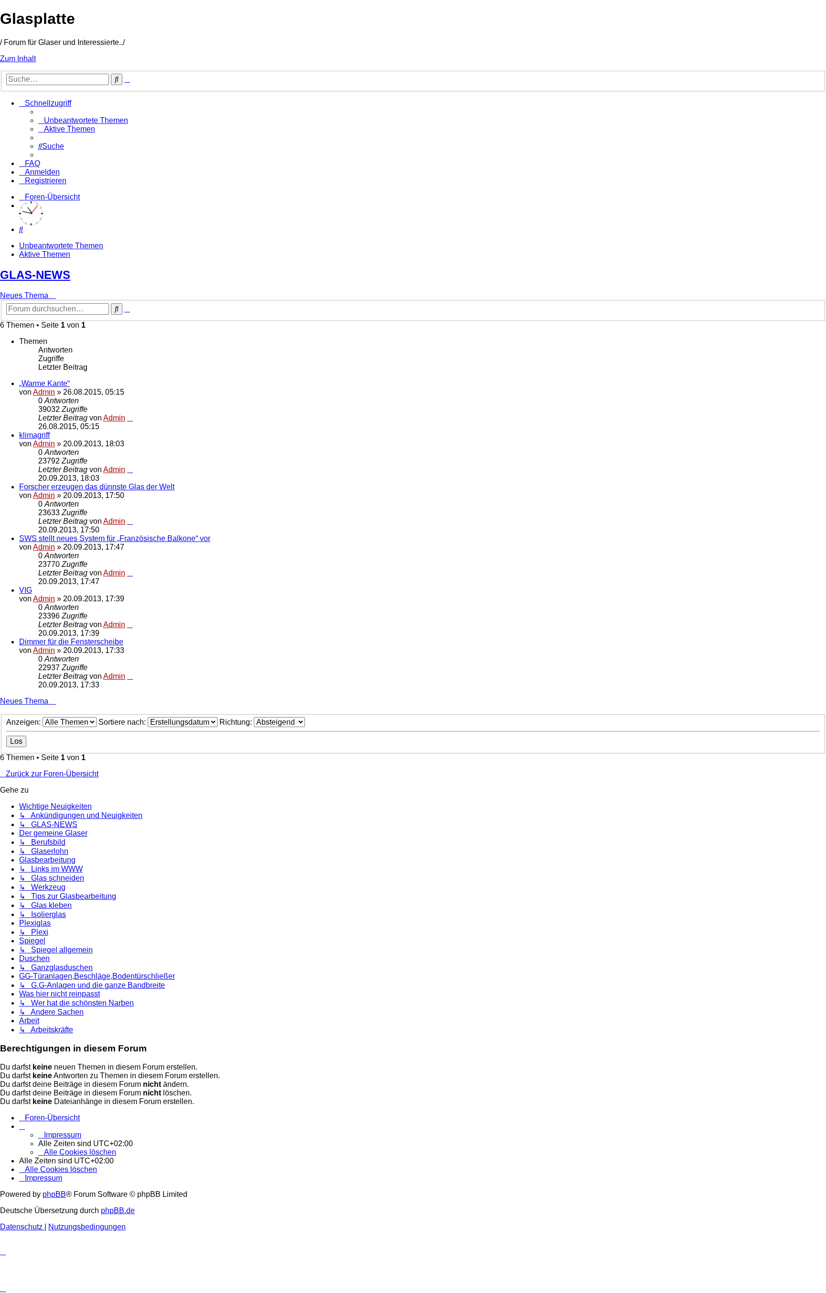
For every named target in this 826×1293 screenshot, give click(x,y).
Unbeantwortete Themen (61, 246)
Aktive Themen (44, 254)
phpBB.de (118, 1210)
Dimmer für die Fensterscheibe (71, 642)
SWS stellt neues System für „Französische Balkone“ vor (114, 538)
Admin (44, 392)
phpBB (54, 1194)
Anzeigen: (24, 722)
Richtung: (236, 722)
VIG (25, 590)
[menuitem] (83, 120)
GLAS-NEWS (35, 274)
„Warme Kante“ (44, 383)
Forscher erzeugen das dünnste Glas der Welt (96, 487)
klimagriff (34, 435)
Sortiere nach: (123, 722)
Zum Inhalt (18, 59)
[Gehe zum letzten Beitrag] (130, 418)
